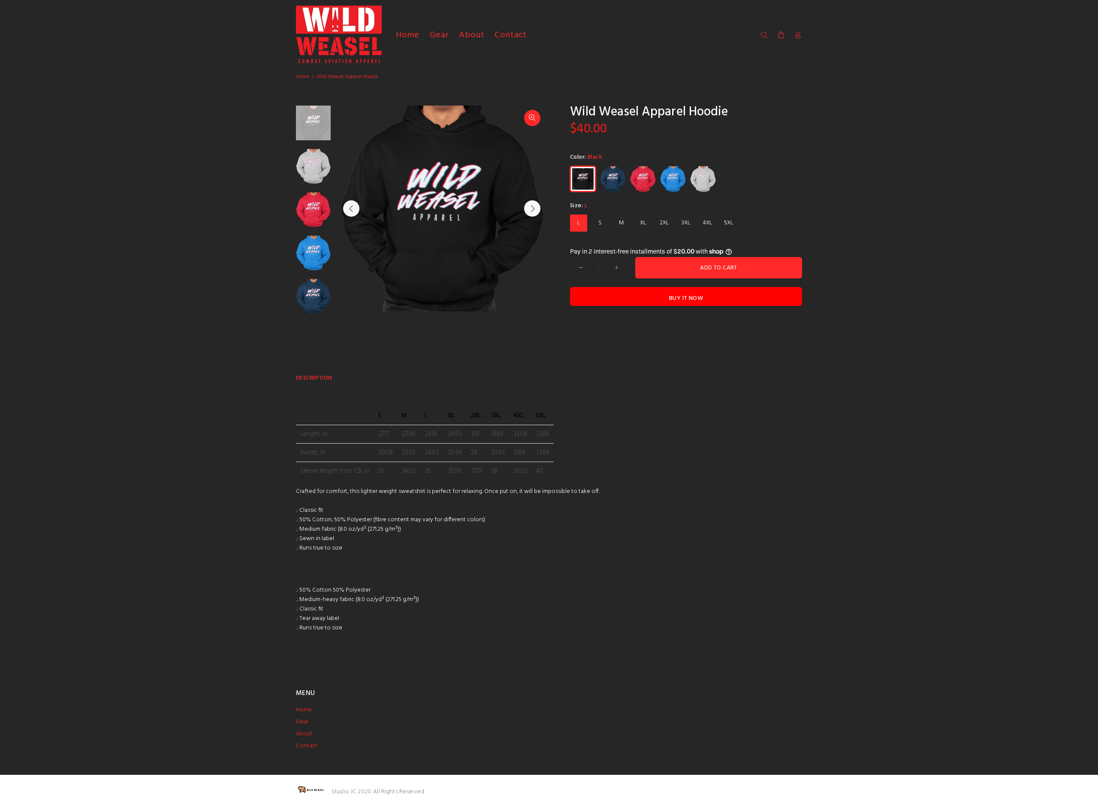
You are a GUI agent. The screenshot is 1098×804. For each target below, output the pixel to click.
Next (532, 208)
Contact (306, 746)
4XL (707, 223)
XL (643, 223)
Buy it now (686, 298)
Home (302, 77)
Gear (302, 722)
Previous (351, 208)
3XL (686, 223)
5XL (728, 223)
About (304, 734)
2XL (664, 223)
